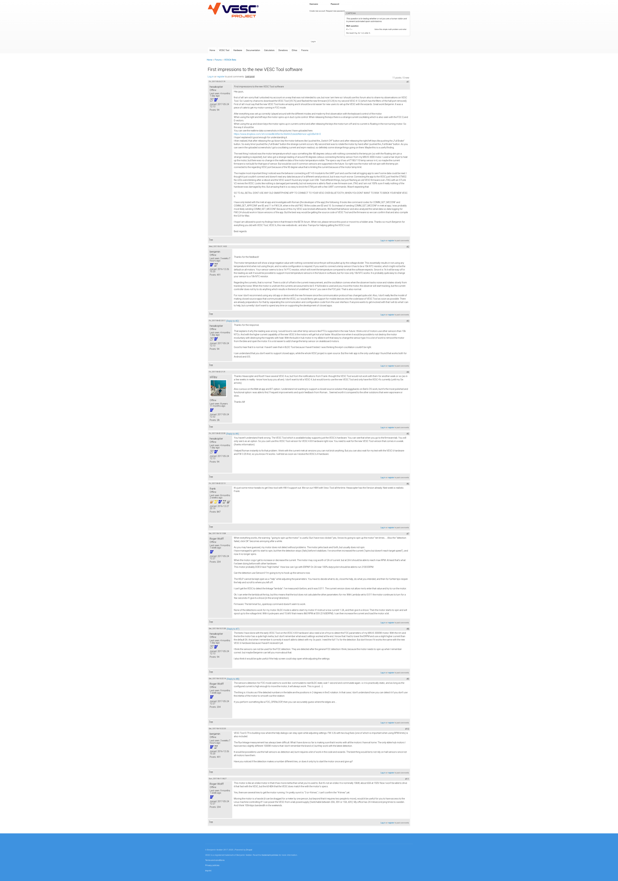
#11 (407, 779)
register (221, 76)
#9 (408, 679)
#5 (408, 433)
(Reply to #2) (232, 321)
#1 (408, 82)
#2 (408, 247)
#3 (408, 321)
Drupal (249, 849)
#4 (408, 372)
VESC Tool (224, 50)
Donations (283, 50)
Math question (353, 25)
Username (314, 4)
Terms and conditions (215, 860)
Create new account (317, 10)
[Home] (234, 10)
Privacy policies (212, 865)
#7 (408, 534)
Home (212, 50)
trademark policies (270, 854)
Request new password (335, 10)
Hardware (237, 50)
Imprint (208, 870)
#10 (407, 729)
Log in (211, 76)
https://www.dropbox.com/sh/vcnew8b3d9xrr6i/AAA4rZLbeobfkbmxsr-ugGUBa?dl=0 (277, 134)
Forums (304, 50)
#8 (408, 629)
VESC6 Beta (230, 59)
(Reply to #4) (232, 433)
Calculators (269, 50)
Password (335, 4)
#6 (408, 483)
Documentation (253, 50)
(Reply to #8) (233, 679)
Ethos (294, 50)
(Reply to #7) (233, 629)
